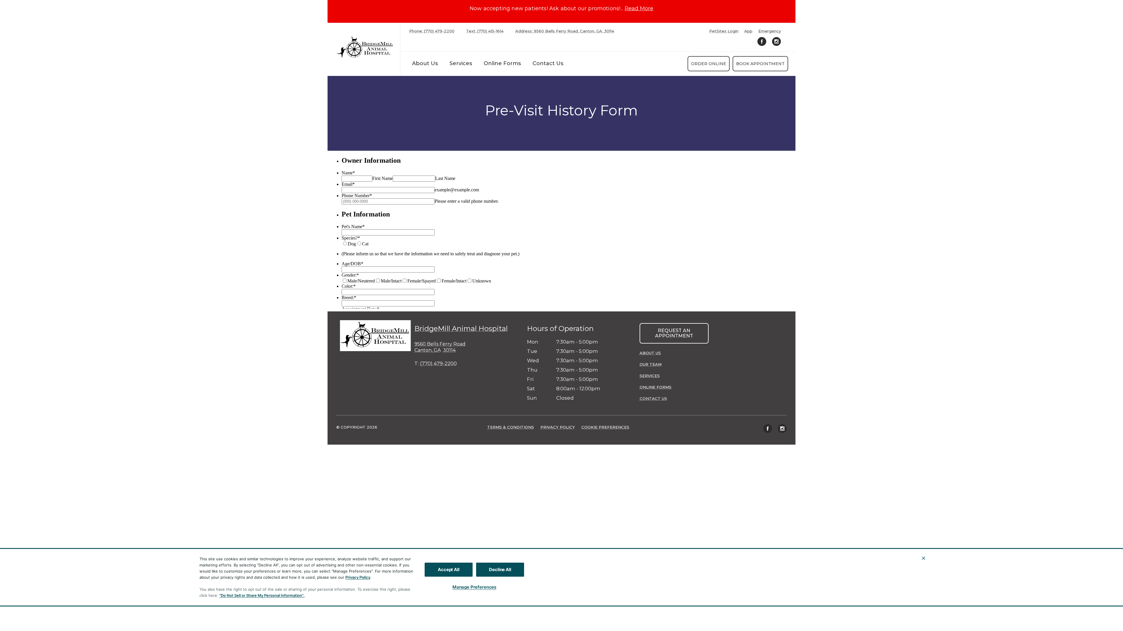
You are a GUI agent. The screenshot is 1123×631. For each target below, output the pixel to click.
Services (460, 63)
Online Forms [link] (502, 63)
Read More (639, 8)
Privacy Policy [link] (557, 427)
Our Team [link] (651, 364)
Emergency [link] (769, 31)
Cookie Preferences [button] (605, 427)
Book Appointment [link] (760, 63)
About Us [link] (650, 353)
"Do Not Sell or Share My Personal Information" (261, 595)
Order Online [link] (708, 63)
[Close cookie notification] (923, 558)
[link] (365, 48)
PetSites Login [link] (723, 31)
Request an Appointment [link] (674, 333)
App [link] (748, 31)
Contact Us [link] (548, 63)
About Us (425, 63)
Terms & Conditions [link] (510, 427)
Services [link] (650, 375)
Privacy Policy (357, 577)
